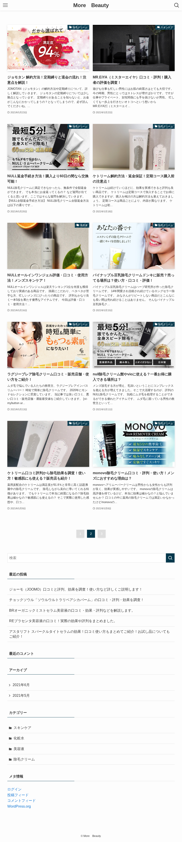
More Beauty (91, 5)
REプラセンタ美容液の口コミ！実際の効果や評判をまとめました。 (63, 621)
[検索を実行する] (170, 558)
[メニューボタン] (5, 5)
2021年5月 (21, 695)
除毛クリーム (24, 759)
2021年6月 (21, 685)
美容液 (19, 749)
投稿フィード (18, 795)
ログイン (14, 789)
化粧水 (19, 738)
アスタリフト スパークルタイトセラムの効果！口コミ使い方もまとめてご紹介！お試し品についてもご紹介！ (89, 634)
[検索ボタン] (176, 5)
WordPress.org (19, 806)
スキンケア (22, 728)
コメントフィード (21, 800)
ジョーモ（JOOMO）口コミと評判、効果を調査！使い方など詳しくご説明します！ (75, 589)
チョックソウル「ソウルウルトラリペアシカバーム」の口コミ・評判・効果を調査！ (76, 600)
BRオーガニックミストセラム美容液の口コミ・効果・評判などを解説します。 (72, 610)
